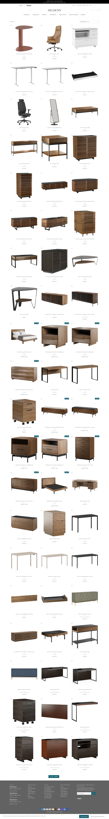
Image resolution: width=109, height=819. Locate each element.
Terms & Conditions (31, 798)
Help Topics (30, 790)
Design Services (85, 5)
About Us (62, 786)
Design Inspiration (64, 794)
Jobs (90, 5)
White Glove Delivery (48, 790)
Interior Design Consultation (49, 786)
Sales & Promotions (73, 14)
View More (54, 776)
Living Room (26, 14)
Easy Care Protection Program (49, 791)
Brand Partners (63, 790)
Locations (73, 5)
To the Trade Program (48, 794)
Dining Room (36, 14)
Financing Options (47, 788)
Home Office (53, 14)
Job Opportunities (64, 796)
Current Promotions (64, 791)
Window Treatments (47, 798)
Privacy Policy (30, 796)
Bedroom (44, 14)
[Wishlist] (97, 10)
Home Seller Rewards (48, 796)
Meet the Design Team (64, 788)
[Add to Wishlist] (11, 25)
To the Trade (79, 5)
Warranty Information (31, 793)
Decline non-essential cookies (97, 816)
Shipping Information (31, 791)
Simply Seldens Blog (64, 793)
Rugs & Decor (62, 14)
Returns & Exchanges (31, 788)
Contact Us (30, 786)
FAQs (29, 794)
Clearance (83, 14)
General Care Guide (47, 793)
